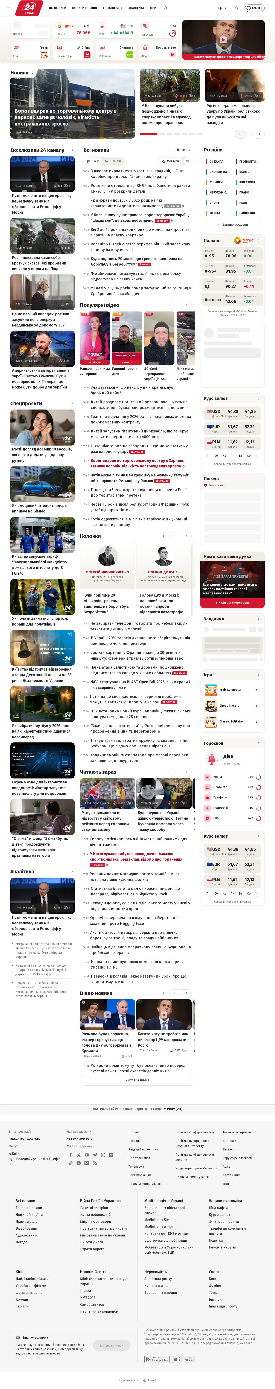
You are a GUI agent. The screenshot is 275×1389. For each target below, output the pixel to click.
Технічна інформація (237, 1132)
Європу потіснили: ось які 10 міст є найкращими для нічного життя (138, 842)
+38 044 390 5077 (80, 1139)
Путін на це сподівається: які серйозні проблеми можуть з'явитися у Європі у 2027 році (135, 699)
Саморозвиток (92, 1305)
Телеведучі (136, 1166)
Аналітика (136, 8)
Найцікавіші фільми (32, 1279)
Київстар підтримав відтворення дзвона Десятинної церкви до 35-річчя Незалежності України (42, 675)
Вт (240, 456)
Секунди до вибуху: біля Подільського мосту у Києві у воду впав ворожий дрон (140, 906)
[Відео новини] (163, 993)
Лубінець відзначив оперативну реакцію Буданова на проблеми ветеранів (140, 950)
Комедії (22, 1299)
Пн (232, 456)
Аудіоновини (26, 1235)
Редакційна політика (143, 1149)
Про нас (134, 1132)
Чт (257, 456)
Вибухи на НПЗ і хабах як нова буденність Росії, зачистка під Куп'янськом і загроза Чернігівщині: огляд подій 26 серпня (40, 989)
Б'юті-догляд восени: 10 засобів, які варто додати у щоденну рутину (42, 455)
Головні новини (29, 1208)
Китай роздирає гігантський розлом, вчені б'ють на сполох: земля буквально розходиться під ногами (139, 405)
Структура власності (237, 1158)
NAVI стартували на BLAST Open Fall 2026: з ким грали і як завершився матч (140, 685)
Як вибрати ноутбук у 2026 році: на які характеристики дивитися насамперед (41, 731)
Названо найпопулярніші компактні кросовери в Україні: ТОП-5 (137, 964)
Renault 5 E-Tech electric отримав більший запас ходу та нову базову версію (140, 247)
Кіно (20, 1272)
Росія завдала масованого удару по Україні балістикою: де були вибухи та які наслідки (233, 114)
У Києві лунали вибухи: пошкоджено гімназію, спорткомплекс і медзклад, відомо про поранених (167, 114)
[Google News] (86, 1163)
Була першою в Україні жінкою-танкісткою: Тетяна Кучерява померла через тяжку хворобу (163, 821)
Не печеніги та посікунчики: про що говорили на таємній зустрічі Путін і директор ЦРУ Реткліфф (40, 970)
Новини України (84, 8)
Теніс (213, 1293)
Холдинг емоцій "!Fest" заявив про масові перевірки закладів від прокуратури (139, 758)
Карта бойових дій (95, 1215)
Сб (216, 456)
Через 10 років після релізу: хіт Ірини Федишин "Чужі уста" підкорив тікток (139, 507)
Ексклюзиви (112, 8)
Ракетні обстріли (94, 1208)
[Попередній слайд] (187, 40)
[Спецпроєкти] (72, 403)
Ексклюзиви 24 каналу (37, 150)
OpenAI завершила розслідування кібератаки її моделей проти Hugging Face (134, 920)
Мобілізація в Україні (163, 1201)
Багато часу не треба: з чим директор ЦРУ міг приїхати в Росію (163, 1039)
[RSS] (95, 1163)
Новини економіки (225, 1201)
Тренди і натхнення (160, 1293)
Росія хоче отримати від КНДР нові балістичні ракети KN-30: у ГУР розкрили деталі (140, 188)
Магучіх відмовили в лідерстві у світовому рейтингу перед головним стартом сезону (105, 821)
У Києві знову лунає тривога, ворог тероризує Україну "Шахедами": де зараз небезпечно (140, 218)
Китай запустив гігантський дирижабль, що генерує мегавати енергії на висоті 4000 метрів (139, 434)
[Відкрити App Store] (183, 1359)
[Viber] (111, 1155)
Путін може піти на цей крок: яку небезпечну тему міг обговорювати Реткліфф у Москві (42, 204)
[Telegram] (95, 1155)
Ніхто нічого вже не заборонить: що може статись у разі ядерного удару (139, 449)
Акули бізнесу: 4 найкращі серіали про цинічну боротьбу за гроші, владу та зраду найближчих (134, 935)
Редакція (134, 1141)
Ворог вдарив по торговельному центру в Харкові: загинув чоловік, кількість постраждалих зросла (66, 117)
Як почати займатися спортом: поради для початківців (40, 621)
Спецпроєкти (26, 404)
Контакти (229, 1141)
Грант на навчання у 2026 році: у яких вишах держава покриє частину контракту (141, 419)
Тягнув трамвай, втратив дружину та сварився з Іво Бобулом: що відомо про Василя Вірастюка (139, 743)
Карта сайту (231, 1175)
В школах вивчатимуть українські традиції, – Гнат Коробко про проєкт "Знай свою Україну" (137, 174)
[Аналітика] (72, 871)
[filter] (187, 161)
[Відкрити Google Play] (157, 1359)
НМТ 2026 (87, 1298)
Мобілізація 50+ (157, 1220)
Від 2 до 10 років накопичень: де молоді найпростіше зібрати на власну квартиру (140, 232)
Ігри (153, 8)
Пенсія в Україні (222, 1247)
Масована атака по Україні (102, 1235)
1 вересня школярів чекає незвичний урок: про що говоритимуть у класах (138, 979)
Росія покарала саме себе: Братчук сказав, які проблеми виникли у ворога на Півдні (39, 263)
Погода (21, 1242)
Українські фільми (31, 1286)
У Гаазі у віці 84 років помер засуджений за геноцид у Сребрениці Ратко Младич (141, 291)
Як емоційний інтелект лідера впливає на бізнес (39, 508)
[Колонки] (163, 536)
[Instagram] (103, 1155)
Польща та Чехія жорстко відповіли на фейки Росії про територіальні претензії (139, 492)
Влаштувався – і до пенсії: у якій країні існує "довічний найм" (131, 390)
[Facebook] (70, 1155)
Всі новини (57, 8)
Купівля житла (156, 1286)
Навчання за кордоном (99, 1311)
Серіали (22, 1306)
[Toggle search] (165, 8)
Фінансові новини (224, 1222)
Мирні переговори (95, 1222)
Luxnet (152, 1380)
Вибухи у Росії (91, 1242)
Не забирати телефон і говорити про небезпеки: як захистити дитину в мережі (139, 626)
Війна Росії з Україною (100, 1201)
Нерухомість (155, 1272)
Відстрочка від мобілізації (165, 1240)
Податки (216, 1240)
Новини (19, 73)
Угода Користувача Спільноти (196, 1168)
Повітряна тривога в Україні (104, 1228)
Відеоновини (26, 1228)
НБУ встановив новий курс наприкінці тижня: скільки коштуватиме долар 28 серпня (140, 714)
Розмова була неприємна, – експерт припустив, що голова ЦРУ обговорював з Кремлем (107, 1042)
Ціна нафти (218, 1208)
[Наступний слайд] (259, 40)
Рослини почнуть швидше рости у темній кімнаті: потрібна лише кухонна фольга (136, 877)
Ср (249, 456)
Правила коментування (192, 1177)
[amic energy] (244, 240)
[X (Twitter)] (78, 1155)
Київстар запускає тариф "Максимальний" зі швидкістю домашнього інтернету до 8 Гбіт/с (39, 565)
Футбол (215, 1286)
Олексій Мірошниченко (107, 572)
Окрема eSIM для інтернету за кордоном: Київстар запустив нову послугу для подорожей (39, 788)
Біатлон (215, 1299)
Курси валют (219, 1215)
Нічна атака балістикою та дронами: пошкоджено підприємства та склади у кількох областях (137, 670)
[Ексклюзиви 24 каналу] (72, 150)
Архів (226, 1166)
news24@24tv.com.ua (24, 1139)
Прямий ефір (26, 1222)
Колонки (90, 536)
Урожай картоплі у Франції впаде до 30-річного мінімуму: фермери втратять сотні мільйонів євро (136, 655)
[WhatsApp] (78, 1163)
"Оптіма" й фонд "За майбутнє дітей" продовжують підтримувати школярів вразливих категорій (40, 847)
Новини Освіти (93, 1272)
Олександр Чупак (164, 572)
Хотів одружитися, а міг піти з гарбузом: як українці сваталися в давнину (138, 522)
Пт (208, 456)
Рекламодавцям (139, 1175)
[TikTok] (70, 1163)
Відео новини (96, 993)
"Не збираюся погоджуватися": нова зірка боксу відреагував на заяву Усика (135, 276)
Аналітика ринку (158, 1279)
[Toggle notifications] (236, 8)
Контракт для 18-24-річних (166, 1234)
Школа (85, 1291)
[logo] (29, 8)
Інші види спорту (223, 1306)
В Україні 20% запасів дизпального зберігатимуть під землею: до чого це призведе (140, 641)
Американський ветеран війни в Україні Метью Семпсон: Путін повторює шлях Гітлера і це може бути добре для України (41, 379)
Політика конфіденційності (195, 1132)
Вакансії (228, 1149)
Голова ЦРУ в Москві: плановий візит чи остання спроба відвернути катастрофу (161, 603)
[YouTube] (86, 1155)
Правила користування (144, 1184)
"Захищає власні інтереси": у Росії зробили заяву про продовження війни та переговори (140, 728)
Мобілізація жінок (159, 1227)
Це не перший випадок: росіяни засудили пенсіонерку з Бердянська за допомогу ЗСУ (40, 320)
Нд (224, 456)
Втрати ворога (92, 1249)
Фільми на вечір (29, 1293)
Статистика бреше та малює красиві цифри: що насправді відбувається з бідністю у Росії (135, 891)
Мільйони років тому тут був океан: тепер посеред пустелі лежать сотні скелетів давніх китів (137, 1068)
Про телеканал (139, 1158)
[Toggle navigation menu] (8, 8)
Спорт (214, 1272)
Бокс (213, 1279)
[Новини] (32, 72)
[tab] (148, 134)
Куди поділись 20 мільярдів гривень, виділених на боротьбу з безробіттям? (136, 261)
